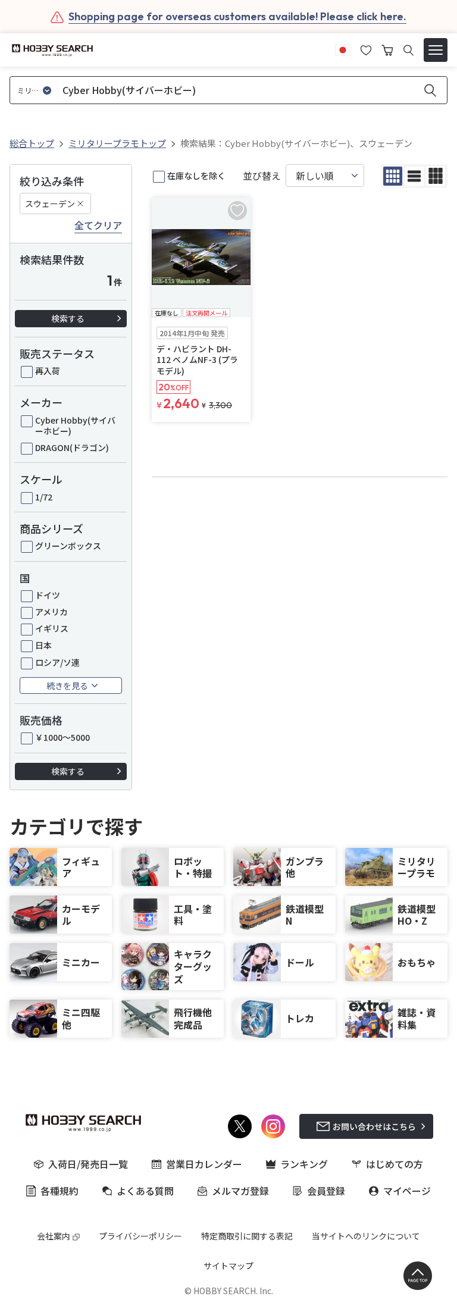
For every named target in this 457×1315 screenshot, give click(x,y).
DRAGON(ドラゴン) (72, 447)
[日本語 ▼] (343, 49)
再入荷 (47, 370)
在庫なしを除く (196, 175)
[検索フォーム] (408, 50)
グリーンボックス (68, 545)
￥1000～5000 (62, 737)
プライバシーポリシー (140, 1236)
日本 (43, 645)
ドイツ (47, 595)
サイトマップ (228, 1265)
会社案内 (53, 1236)
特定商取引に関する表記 (247, 1236)
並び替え (262, 176)
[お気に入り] (366, 49)
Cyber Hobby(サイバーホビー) (75, 425)
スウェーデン (50, 203)
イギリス (51, 628)
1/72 (43, 496)
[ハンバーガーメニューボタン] (435, 50)
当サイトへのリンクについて (366, 1236)
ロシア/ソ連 (57, 662)
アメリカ (51, 611)
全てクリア (98, 225)
